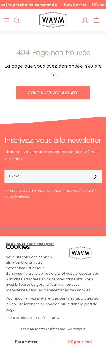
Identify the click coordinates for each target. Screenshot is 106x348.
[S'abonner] (95, 176)
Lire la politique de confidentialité (32, 318)
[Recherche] (15, 20)
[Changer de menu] (6, 20)
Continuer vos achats (53, 92)
